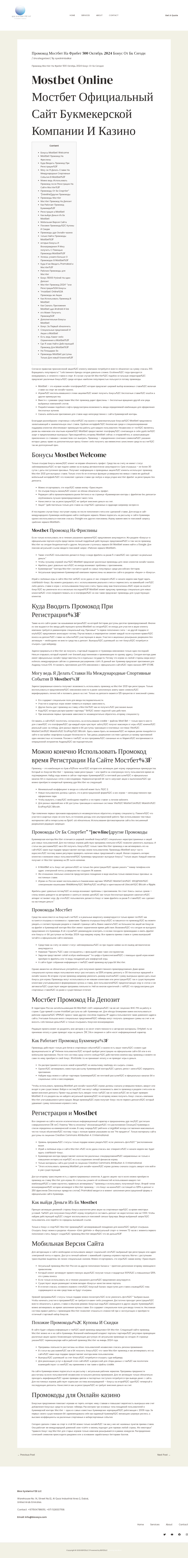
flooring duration (115, 1550)
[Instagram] (187, 1534)
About (99, 15)
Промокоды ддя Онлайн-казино (57, 232)
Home (72, 15)
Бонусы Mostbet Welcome (55, 152)
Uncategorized (41, 58)
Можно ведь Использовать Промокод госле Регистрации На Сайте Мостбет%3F (57, 184)
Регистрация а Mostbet (53, 211)
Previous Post (26, 1454)
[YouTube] (172, 1534)
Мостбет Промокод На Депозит (56, 201)
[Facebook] (179, 1534)
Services (85, 15)
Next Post (163, 1454)
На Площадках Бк (49, 350)
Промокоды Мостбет (51, 197)
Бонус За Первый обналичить (56, 326)
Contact (113, 15)
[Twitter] (164, 1534)
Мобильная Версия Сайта (54, 222)
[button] (171, 15)
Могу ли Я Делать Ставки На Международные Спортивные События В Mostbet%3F (55, 173)
